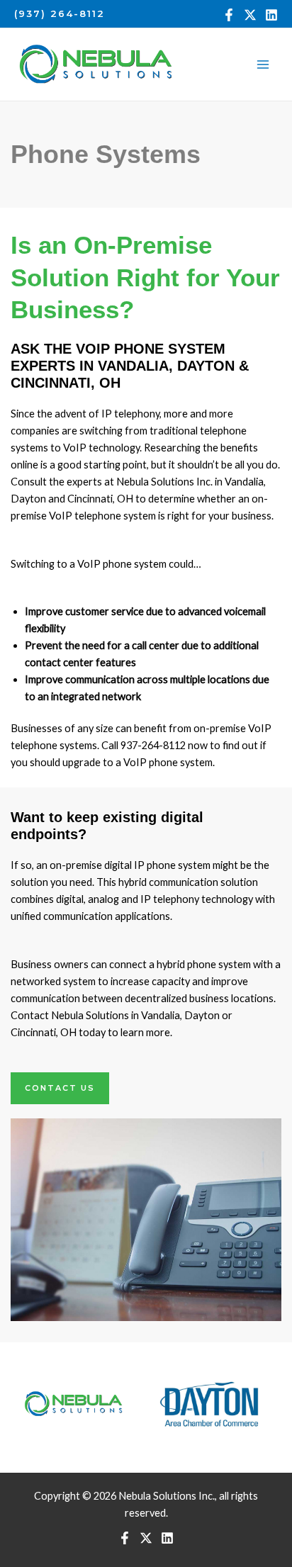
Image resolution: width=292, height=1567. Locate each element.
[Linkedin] (271, 15)
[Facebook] (229, 15)
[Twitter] (250, 15)
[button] (59, 13)
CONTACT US (60, 1088)
